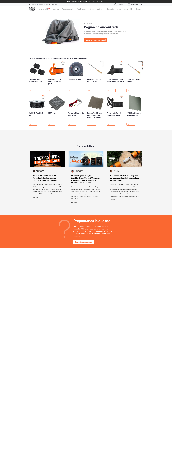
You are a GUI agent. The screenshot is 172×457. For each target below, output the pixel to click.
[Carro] (141, 4)
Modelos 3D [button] (100, 9)
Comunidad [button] (110, 9)
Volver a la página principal (96, 40)
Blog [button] (131, 9)
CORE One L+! (101, 1)
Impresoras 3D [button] (44, 9)
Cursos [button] (125, 9)
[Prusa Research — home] (31, 9)
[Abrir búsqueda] (115, 4)
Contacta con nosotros (83, 242)
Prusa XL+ (80, 1)
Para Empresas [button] (81, 9)
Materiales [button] (56, 9)
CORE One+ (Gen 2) (90, 1)
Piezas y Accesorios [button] (68, 9)
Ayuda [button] (119, 9)
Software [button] (91, 9)
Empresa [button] (138, 9)
